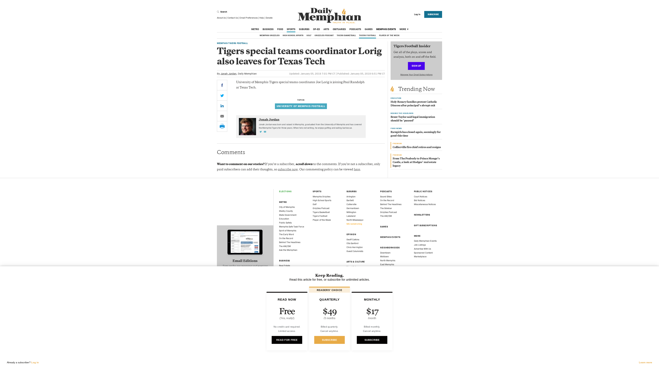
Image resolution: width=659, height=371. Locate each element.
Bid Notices (419, 200)
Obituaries (339, 29)
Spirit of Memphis (287, 230)
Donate (269, 17)
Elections (285, 191)
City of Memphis (287, 207)
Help (261, 17)
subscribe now (288, 169)
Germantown (352, 208)
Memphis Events (386, 29)
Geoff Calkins (352, 239)
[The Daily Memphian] (329, 15)
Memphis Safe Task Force (291, 226)
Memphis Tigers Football (232, 43)
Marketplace (420, 256)
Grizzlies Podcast (324, 35)
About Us (221, 17)
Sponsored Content (423, 252)
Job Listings (420, 245)
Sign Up (416, 65)
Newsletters (422, 214)
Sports (291, 29)
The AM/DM (285, 246)
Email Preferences (249, 17)
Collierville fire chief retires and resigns (417, 147)
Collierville (351, 204)
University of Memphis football (301, 106)
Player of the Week (389, 35)
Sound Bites (386, 196)
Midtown (384, 256)
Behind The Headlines (289, 242)
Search (223, 11)
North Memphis (387, 260)
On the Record (286, 238)
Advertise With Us (422, 249)
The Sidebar (386, 208)
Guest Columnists (354, 251)
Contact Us (232, 17)
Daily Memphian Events (425, 241)
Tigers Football (367, 35)
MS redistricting (354, 224)
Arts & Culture (355, 261)
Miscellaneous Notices (425, 204)
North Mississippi (354, 220)
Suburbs (304, 29)
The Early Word (286, 234)
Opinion (351, 234)
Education (284, 218)
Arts (326, 29)
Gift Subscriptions (425, 225)
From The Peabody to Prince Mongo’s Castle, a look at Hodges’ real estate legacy (416, 162)
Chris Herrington (354, 247)
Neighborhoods (390, 247)
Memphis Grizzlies (270, 35)
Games (369, 29)
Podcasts (355, 29)
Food (280, 29)
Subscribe (433, 14)
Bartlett (350, 200)
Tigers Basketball (346, 35)
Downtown (385, 252)
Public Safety (285, 222)
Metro (255, 29)
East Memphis (387, 264)
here (357, 169)
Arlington (350, 196)
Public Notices (423, 191)
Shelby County (286, 211)
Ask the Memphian (288, 250)
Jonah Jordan (228, 73)
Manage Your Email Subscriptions (416, 74)
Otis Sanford (352, 243)
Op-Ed (316, 29)
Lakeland (351, 216)
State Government (287, 215)
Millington (351, 212)
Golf (309, 35)
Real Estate (284, 265)
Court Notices (420, 196)
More (403, 29)
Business (268, 29)
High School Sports (293, 35)
